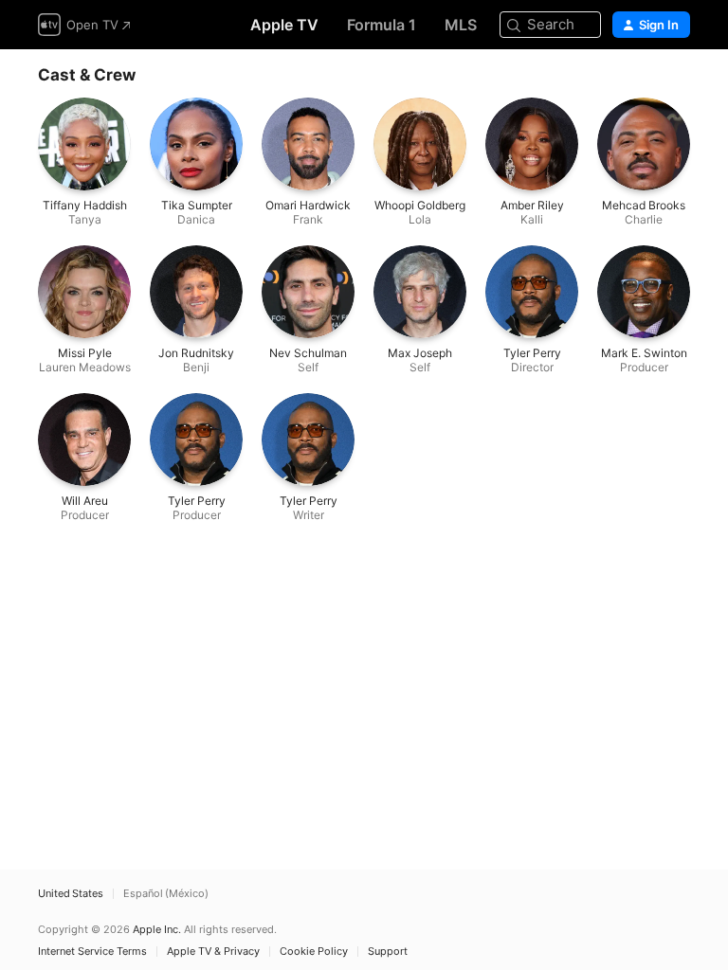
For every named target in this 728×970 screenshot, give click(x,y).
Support (388, 951)
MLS (461, 24)
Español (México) (166, 894)
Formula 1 (381, 24)
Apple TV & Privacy (213, 951)
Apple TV (284, 24)
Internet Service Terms (92, 951)
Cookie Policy (314, 951)
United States (70, 894)
